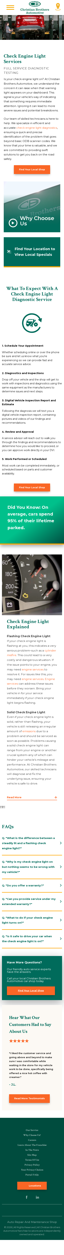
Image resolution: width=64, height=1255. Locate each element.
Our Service (32, 1130)
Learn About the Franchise (32, 1145)
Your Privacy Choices (32, 1169)
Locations (34, 1185)
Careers (32, 1140)
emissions (29, 731)
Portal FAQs (32, 1174)
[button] (10, 7)
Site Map (32, 1155)
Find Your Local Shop (32, 169)
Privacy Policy (32, 1164)
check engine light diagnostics (36, 127)
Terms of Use (32, 1160)
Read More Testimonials (29, 1098)
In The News (32, 1150)
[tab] (32, 843)
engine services (33, 669)
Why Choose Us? (32, 1135)
